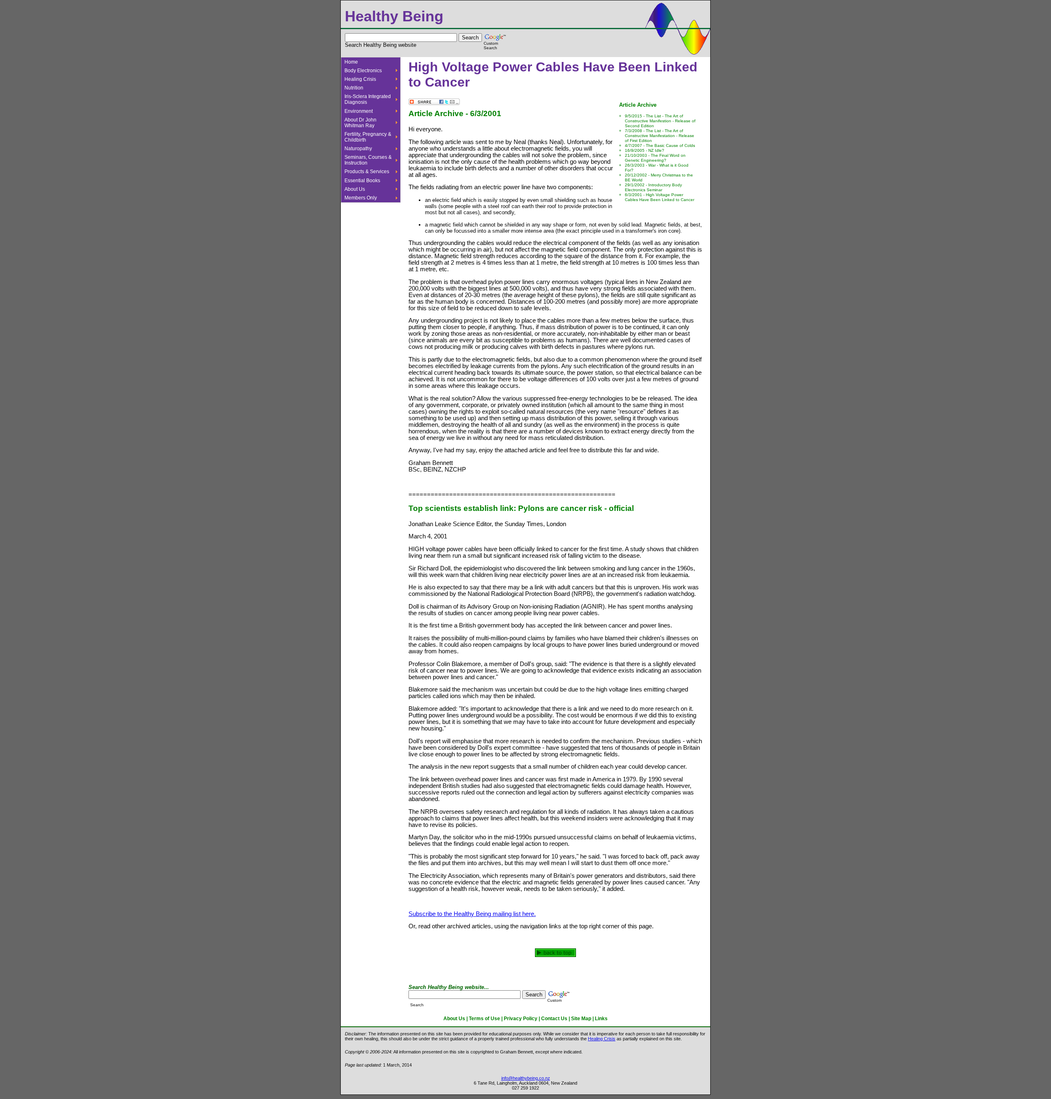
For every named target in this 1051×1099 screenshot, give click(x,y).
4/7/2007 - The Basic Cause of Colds (660, 145)
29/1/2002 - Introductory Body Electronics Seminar (653, 187)
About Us (354, 189)
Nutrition (353, 88)
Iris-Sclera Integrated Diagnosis (367, 99)
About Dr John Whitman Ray (360, 122)
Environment (358, 111)
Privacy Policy (520, 1018)
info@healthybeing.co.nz (525, 1078)
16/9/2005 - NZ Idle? (644, 150)
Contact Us (554, 1018)
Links (601, 1018)
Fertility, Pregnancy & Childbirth (367, 137)
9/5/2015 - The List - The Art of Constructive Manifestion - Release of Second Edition (660, 121)
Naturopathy (358, 148)
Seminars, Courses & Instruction (368, 160)
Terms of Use (484, 1018)
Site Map (581, 1018)
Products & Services (366, 171)
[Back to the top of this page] (555, 955)
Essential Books (362, 180)
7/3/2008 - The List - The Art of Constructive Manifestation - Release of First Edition (659, 135)
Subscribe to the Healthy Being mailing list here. (472, 914)
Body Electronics (363, 70)
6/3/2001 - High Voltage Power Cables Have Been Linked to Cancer (659, 197)
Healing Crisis (360, 79)
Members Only (360, 198)
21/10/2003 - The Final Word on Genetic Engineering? (655, 158)
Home (351, 62)
